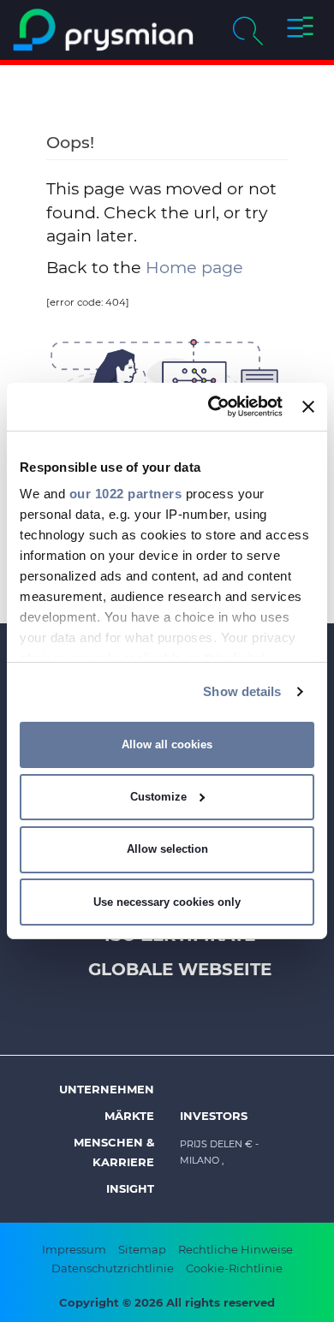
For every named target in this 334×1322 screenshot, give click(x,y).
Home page (194, 267)
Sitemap (142, 1249)
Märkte (129, 1116)
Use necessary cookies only (167, 902)
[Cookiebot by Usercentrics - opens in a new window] (212, 407)
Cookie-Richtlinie (234, 1268)
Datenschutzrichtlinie (112, 1268)
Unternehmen (106, 1089)
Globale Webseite (179, 969)
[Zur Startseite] (103, 30)
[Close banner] (308, 407)
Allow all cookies (167, 744)
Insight (130, 1188)
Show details (242, 691)
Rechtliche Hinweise (235, 1249)
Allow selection (167, 849)
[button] (300, 30)
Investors (214, 1116)
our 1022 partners (125, 493)
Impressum (74, 1249)
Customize (158, 796)
